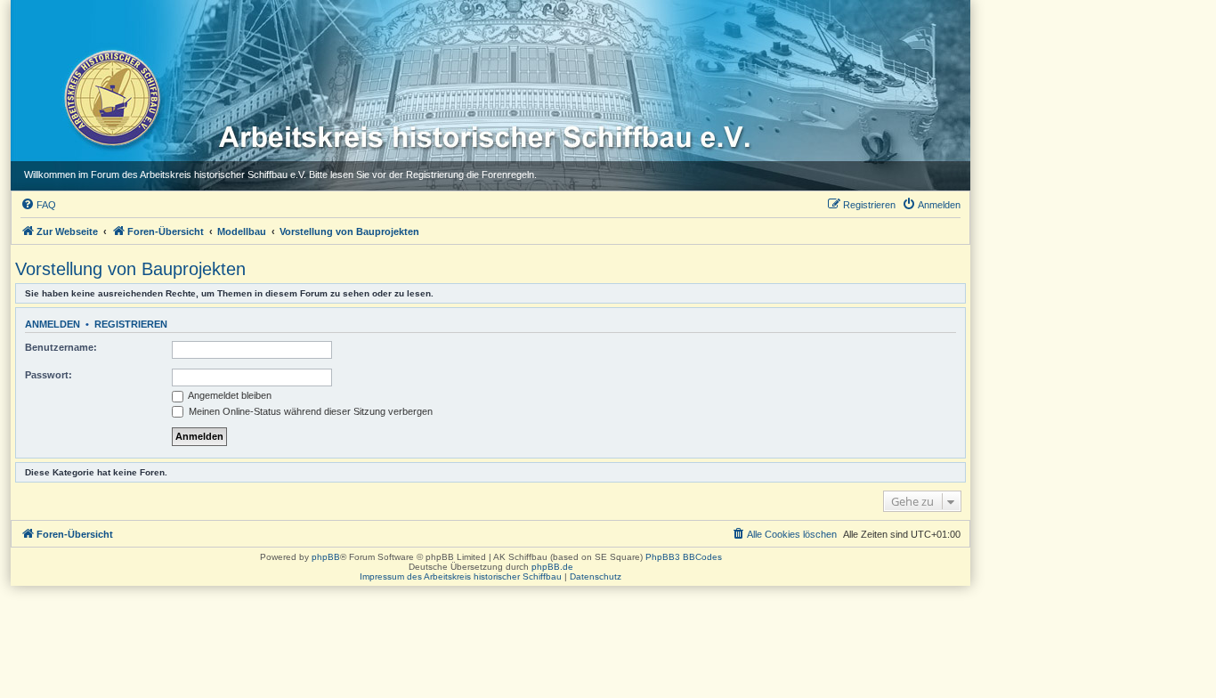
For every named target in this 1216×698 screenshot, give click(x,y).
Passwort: (48, 374)
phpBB (326, 557)
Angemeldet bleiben (229, 395)
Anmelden (52, 324)
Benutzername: (61, 347)
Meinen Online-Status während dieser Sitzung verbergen (309, 411)
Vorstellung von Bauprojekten (130, 269)
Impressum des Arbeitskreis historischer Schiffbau (461, 576)
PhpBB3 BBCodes (683, 557)
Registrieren (130, 324)
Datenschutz (595, 576)
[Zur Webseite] (111, 97)
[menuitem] (38, 204)
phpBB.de (552, 567)
